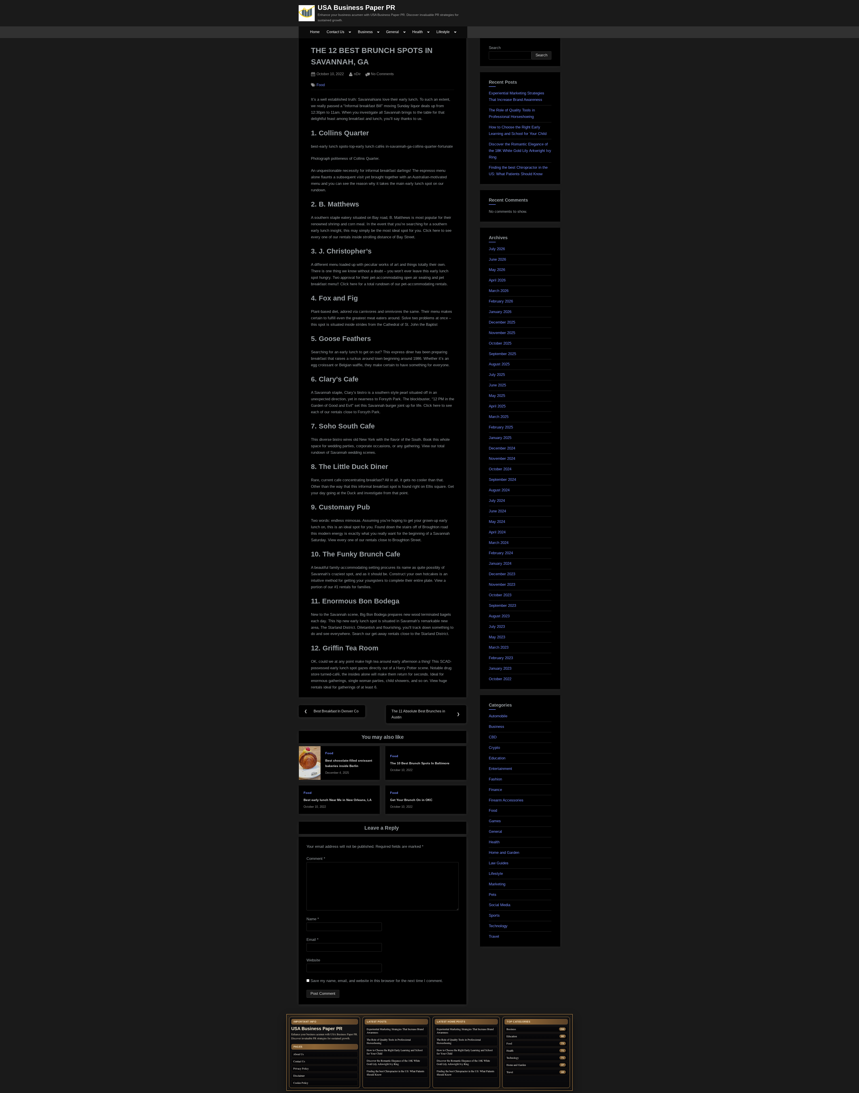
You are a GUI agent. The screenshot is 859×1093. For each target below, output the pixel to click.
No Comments (382, 74)
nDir (357, 74)
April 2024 (497, 532)
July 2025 (497, 375)
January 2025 (500, 438)
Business (365, 32)
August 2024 (499, 490)
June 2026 (497, 259)
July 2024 (497, 501)
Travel (494, 936)
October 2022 (500, 679)
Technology (498, 926)
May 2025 (497, 396)
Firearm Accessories (506, 800)
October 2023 (500, 595)
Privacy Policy (301, 1068)
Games (495, 821)
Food (321, 85)
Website (313, 960)
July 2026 (497, 249)
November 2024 (502, 458)
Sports (494, 915)
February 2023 (501, 658)
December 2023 (502, 574)
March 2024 (498, 543)
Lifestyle (443, 32)
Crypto (494, 748)
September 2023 (502, 605)
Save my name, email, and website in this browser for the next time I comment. (376, 981)
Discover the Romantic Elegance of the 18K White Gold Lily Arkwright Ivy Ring (520, 150)
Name (312, 919)
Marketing (497, 884)
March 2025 (498, 417)
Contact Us (335, 32)
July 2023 (497, 626)
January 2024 (500, 563)
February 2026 (501, 301)
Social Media (499, 905)
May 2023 (497, 637)
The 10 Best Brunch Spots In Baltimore (419, 763)
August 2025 (499, 364)
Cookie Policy (300, 1082)
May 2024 (497, 522)
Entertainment (500, 769)
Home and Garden (504, 852)
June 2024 (497, 511)
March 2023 (498, 647)
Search (495, 48)
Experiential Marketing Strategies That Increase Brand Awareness (395, 1030)
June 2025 (497, 385)
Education (497, 758)
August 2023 (499, 616)
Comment (315, 859)
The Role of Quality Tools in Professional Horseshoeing (389, 1041)
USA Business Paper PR (356, 7)
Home (315, 32)
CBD (493, 737)
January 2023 (500, 668)
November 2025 (502, 333)
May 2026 (497, 270)
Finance (495, 790)
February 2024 (501, 553)
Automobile (498, 716)
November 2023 (502, 584)
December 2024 (502, 448)
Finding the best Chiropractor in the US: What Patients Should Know (395, 1072)
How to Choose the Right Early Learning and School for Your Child (395, 1051)
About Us (298, 1054)
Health (417, 32)
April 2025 (497, 406)
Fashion (495, 779)
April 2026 (497, 280)
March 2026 (498, 291)
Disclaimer (299, 1075)
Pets (492, 895)
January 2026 (500, 312)
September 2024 (502, 479)
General (392, 32)
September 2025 (502, 354)
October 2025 (500, 343)
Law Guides (498, 863)
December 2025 (502, 322)
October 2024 (500, 469)
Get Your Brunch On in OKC (411, 800)
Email (312, 939)
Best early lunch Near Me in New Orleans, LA (338, 800)
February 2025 (501, 427)
